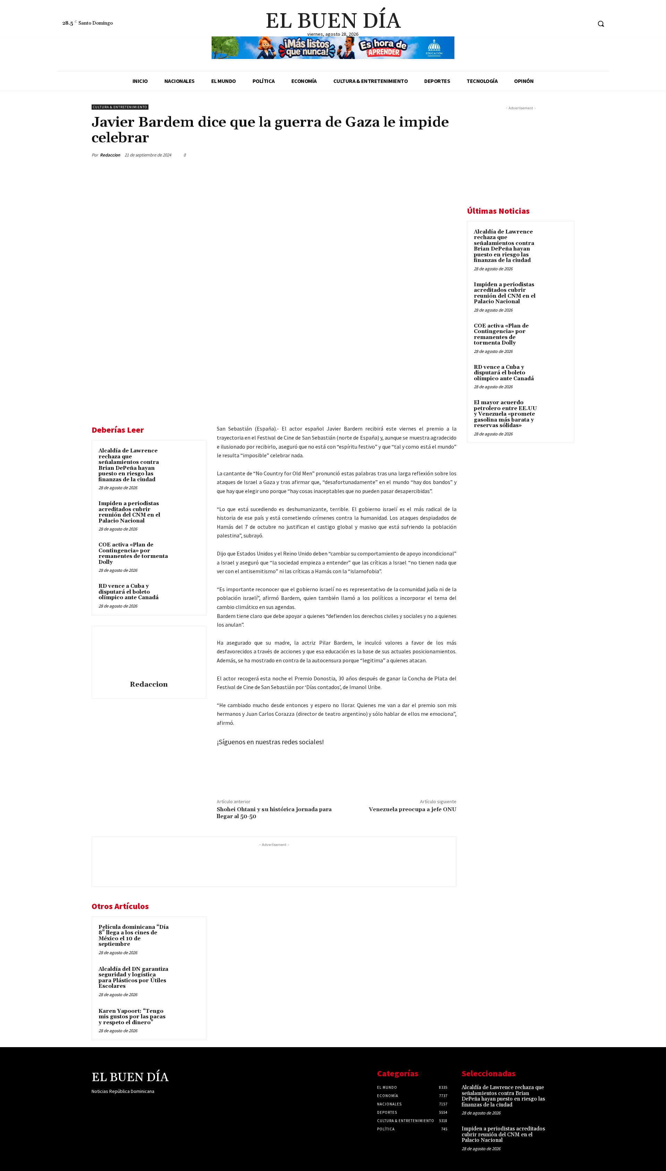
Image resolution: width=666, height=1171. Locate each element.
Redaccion (110, 155)
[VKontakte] (132, 1105)
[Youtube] (144, 1105)
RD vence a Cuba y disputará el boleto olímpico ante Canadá (129, 592)
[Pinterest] (299, 776)
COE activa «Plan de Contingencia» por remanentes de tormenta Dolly (133, 554)
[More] (451, 155)
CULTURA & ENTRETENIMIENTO (120, 107)
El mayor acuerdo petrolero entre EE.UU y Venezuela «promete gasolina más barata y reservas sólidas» (505, 414)
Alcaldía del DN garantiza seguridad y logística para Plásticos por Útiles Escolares (133, 978)
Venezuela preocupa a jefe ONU (412, 809)
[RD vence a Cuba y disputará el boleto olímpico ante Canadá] (186, 595)
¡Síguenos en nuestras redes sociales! (270, 741)
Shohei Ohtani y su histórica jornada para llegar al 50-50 (274, 813)
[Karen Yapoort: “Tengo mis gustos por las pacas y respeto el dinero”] (186, 1020)
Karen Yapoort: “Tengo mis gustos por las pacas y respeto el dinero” (132, 1017)
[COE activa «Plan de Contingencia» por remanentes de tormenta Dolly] (186, 554)
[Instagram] (573, 23)
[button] (600, 23)
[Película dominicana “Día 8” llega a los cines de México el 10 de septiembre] (186, 936)
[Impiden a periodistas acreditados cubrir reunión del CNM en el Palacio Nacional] (186, 513)
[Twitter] (586, 23)
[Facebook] (560, 23)
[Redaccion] (149, 654)
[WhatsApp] (315, 776)
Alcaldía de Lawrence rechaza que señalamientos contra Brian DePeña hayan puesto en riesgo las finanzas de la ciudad (129, 465)
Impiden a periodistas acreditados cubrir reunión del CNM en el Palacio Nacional (129, 512)
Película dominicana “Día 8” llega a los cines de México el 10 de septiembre (134, 936)
